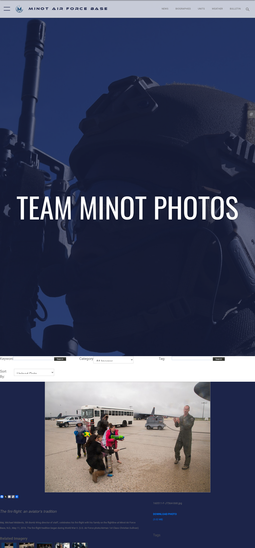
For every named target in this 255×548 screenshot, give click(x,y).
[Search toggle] (248, 9)
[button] (6, 9)
